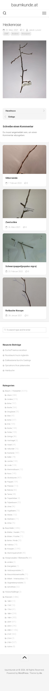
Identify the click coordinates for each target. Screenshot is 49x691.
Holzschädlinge (12, 592)
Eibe (8, 416)
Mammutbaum (13, 469)
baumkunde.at (24, 4)
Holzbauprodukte (14, 570)
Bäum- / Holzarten (13, 391)
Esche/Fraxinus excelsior (16, 350)
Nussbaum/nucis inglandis (17, 355)
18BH (9, 614)
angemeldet (17, 132)
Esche (9, 428)
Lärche (10, 461)
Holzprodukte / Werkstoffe (16, 558)
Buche (9, 407)
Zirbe (9, 523)
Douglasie (11, 412)
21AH (9, 638)
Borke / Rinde (12, 540)
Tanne (9, 494)
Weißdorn (11, 519)
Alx (40, 673)
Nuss (9, 473)
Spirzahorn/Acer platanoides (17, 365)
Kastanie (10, 453)
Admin (9, 647)
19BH (9, 618)
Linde (9, 465)
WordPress (23, 673)
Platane (10, 486)
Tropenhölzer (12, 498)
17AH (9, 609)
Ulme (9, 506)
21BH (9, 642)
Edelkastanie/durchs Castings (18, 360)
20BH (9, 630)
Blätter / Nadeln (13, 532)
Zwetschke (11, 222)
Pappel (10, 482)
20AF (6, 33)
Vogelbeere (11, 511)
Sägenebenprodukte (15, 583)
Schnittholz (11, 587)
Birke (9, 403)
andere (10, 562)
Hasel (9, 445)
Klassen (8, 597)
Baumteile (9, 528)
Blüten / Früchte (13, 536)
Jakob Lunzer (35, 30)
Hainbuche (9, 370)
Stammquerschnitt (14, 553)
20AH (9, 626)
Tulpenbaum (12, 502)
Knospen (26, 33)
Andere (15, 33)
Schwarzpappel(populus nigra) (21, 266)
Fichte (9, 432)
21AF (9, 634)
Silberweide (11, 178)
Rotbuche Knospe (14, 310)
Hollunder (11, 449)
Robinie (10, 490)
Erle (8, 424)
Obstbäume (11, 478)
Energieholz (11, 566)
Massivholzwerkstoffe (15, 574)
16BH (9, 601)
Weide (9, 515)
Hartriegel (11, 440)
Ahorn (9, 395)
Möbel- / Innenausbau (15, 579)
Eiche (9, 420)
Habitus (10, 545)
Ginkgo (10, 436)
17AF (9, 605)
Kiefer (9, 457)
